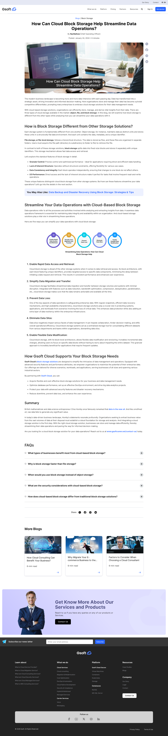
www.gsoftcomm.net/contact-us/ (122, 431)
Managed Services (63, 695)
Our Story (145, 2)
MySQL (94, 690)
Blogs (77, 18)
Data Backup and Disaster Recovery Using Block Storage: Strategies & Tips (91, 192)
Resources (134, 9)
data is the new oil (117, 409)
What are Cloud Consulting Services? (27, 674)
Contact (156, 2)
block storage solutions (47, 362)
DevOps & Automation (64, 681)
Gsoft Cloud (46, 376)
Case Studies (127, 667)
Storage (94, 681)
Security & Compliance (65, 688)
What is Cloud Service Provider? (26, 667)
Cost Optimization (63, 678)
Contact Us (63, 622)
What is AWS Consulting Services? (26, 684)
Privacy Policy (135, 729)
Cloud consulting (63, 671)
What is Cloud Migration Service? (26, 670)
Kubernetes (96, 678)
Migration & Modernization (66, 675)
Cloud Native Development (66, 685)
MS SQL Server (97, 693)
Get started (160, 9)
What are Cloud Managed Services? (27, 680)
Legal (124, 685)
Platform (103, 9)
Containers (95, 675)
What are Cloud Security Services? (27, 677)
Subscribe (100, 642)
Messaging (60, 706)
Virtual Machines (98, 671)
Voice (59, 702)
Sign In (150, 9)
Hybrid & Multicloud (63, 691)
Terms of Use (148, 729)
